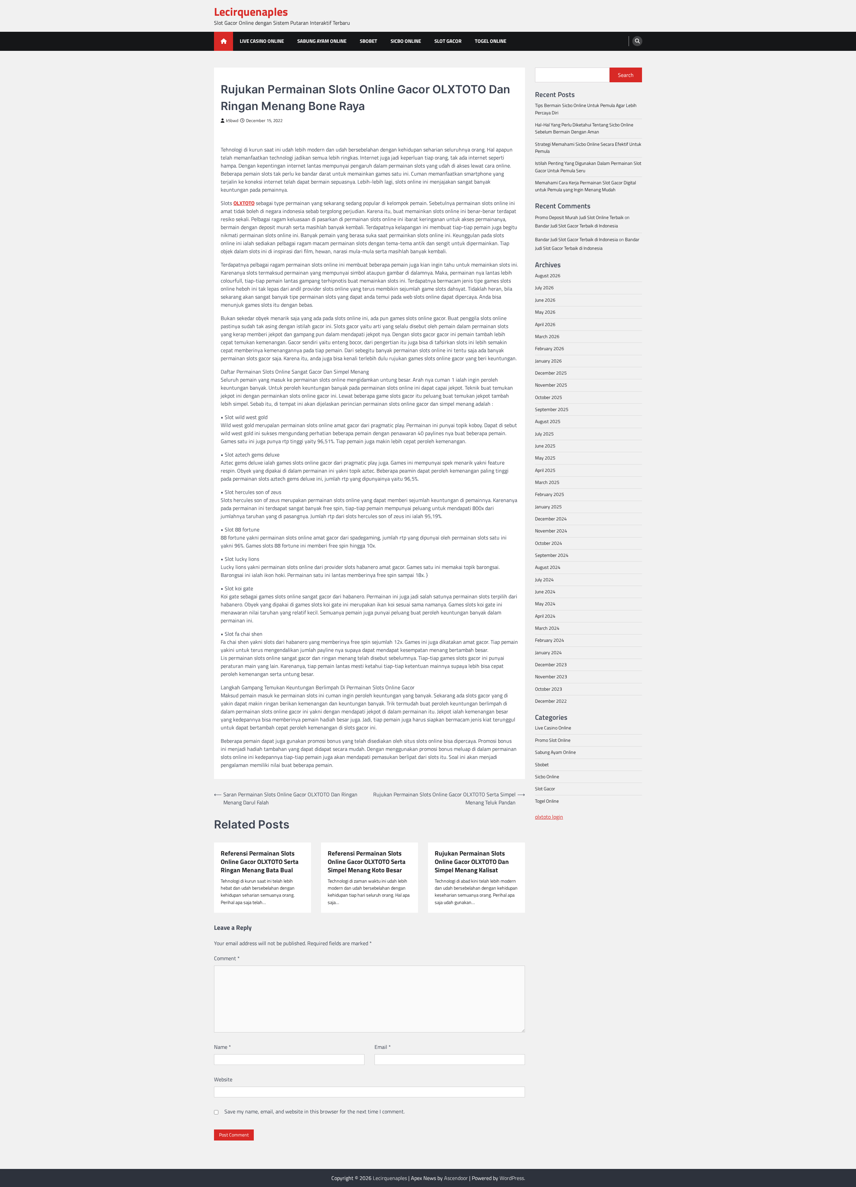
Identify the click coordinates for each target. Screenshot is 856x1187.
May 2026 (545, 311)
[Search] (637, 41)
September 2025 (551, 409)
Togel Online (490, 41)
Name (222, 1047)
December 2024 (551, 518)
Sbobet (368, 41)
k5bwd (232, 120)
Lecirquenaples (251, 11)
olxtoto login (549, 816)
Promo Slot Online (552, 740)
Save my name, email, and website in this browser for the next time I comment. (314, 1111)
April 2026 (545, 324)
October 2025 (548, 397)
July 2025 (544, 433)
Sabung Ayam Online (321, 41)
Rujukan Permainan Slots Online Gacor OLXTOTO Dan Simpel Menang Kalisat (472, 861)
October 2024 (548, 543)
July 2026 (544, 287)
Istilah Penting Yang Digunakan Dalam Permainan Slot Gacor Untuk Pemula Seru (588, 167)
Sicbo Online (406, 41)
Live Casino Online (262, 41)
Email (382, 1047)
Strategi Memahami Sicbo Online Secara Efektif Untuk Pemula (588, 147)
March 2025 (547, 482)
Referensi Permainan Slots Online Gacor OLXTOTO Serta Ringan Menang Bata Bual (260, 861)
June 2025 (545, 445)
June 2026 (545, 299)
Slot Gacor (447, 41)
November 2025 (551, 384)
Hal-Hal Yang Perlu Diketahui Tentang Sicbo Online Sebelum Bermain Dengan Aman (584, 128)
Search (626, 75)
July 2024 (544, 579)
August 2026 (547, 275)
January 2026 (548, 360)
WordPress (512, 1178)
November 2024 (551, 530)
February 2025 (549, 494)
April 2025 (545, 470)
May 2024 (545, 603)
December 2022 (551, 700)
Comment (227, 958)
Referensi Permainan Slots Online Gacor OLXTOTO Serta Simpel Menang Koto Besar (367, 861)
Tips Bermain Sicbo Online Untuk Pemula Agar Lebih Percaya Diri (586, 108)
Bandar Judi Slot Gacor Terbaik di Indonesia (576, 225)
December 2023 (551, 664)
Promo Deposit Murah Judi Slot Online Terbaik (579, 217)
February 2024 (549, 640)
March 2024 (547, 627)
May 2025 (545, 457)
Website (223, 1079)
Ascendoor (456, 1178)
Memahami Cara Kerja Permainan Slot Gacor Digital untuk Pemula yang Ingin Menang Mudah (585, 186)
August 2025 (547, 421)
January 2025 (548, 506)
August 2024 (547, 567)
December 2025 (551, 372)
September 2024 (551, 555)
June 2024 (545, 591)
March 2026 (547, 336)
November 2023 (551, 676)
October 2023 (548, 688)
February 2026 (549, 348)
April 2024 (545, 615)
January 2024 (548, 652)
